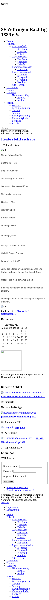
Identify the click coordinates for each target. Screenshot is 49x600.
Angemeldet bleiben (13, 476)
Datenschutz (13, 510)
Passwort (8, 471)
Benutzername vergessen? (20, 490)
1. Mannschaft (22, 311)
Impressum (12, 507)
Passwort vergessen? (17, 487)
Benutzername (11, 466)
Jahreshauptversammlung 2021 (18, 416)
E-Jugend (20, 427)
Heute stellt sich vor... (19, 139)
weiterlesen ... (8, 314)
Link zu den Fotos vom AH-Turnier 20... (23, 396)
